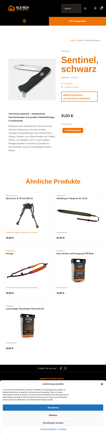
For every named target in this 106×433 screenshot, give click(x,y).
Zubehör (80, 40)
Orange (9, 253)
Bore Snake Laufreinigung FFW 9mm (75, 253)
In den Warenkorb (73, 130)
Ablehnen (53, 415)
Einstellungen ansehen (53, 423)
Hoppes (60, 250)
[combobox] (71, 8)
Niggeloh (61, 195)
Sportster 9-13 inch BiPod (19, 198)
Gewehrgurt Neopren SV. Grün (72, 198)
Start (73, 40)
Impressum (62, 429)
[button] (101, 384)
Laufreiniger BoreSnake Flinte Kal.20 (25, 308)
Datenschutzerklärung (49, 429)
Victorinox (65, 51)
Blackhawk (11, 195)
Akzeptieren (53, 407)
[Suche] (86, 8)
